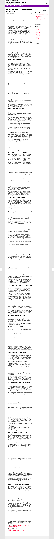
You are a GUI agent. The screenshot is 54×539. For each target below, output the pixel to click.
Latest (47, 3)
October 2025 (38, 35)
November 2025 (38, 34)
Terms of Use (9, 0)
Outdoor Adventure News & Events (16, 2)
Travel (17, 5)
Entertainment (21, 5)
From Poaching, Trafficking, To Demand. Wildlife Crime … (16, 530)
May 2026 (37, 30)
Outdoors (10, 5)
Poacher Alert (10, 529)
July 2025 (37, 37)
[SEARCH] (46, 6)
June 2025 (37, 38)
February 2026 (38, 32)
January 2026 (37, 33)
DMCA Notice (16, 0)
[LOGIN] (47, 6)
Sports (14, 5)
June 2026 (37, 29)
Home (7, 5)
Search (36, 9)
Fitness (25, 5)
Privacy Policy (13, 0)
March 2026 (37, 31)
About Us (7, 0)
